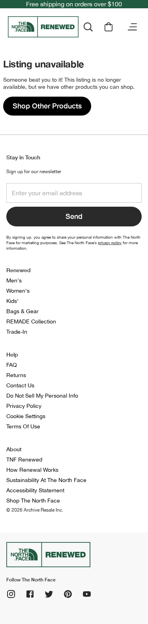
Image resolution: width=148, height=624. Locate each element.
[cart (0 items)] (108, 27)
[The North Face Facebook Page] (30, 594)
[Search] (88, 27)
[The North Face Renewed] (43, 26)
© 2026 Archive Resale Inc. (34, 510)
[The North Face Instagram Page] (11, 594)
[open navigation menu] (132, 27)
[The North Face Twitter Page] (49, 594)
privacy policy (110, 242)
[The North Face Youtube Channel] (87, 594)
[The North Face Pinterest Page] (68, 594)
